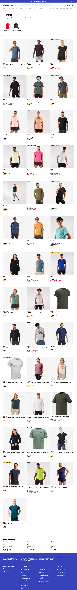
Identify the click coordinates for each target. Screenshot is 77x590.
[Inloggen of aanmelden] (70, 5)
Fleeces (28, 544)
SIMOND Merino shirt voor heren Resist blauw (12, 347)
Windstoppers (53, 549)
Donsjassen (5, 547)
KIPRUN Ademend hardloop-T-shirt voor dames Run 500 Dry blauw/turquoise (61, 242)
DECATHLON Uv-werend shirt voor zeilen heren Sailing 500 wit (38, 418)
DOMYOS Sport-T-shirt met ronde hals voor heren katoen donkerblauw (13, 487)
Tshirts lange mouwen (16, 30)
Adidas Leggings (54, 544)
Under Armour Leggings (31, 550)
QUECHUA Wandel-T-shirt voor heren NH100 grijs (37, 347)
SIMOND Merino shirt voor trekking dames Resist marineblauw (13, 453)
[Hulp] (67, 5)
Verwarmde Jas (6, 544)
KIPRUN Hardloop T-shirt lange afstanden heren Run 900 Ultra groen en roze (38, 488)
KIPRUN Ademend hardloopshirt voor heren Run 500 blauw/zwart (14, 241)
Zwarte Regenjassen (7, 549)
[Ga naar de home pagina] (8, 5)
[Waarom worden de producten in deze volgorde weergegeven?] (59, 36)
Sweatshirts (5, 543)
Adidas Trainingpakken (7, 550)
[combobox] (70, 36)
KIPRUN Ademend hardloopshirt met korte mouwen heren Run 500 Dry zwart (38, 65)
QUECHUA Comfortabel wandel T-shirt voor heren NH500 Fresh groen (61, 313)
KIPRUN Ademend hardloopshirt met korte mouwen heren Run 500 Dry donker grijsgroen (38, 101)
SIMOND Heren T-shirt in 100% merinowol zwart (60, 134)
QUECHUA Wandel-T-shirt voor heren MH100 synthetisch (59, 101)
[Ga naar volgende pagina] (43, 534)
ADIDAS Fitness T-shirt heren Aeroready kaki (59, 416)
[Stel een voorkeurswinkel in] (60, 5)
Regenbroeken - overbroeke (32, 543)
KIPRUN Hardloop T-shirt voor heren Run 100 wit (60, 170)
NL (64, 5)
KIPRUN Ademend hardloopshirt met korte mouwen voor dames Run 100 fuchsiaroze (38, 171)
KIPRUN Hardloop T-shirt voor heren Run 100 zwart (13, 100)
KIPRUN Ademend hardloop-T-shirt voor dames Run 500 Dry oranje (38, 136)
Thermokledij (29, 541)
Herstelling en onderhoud (68, 8)
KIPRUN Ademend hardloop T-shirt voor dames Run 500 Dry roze (14, 136)
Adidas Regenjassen (31, 549)
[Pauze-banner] (71, 1)
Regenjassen (29, 547)
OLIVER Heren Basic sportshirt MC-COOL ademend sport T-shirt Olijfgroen (37, 453)
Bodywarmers (53, 543)
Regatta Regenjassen (7, 546)
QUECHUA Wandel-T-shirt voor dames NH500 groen (14, 312)
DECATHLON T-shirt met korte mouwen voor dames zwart (61, 206)
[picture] (15, 50)
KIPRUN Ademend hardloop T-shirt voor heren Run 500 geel (14, 171)
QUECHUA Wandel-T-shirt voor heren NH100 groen (37, 278)
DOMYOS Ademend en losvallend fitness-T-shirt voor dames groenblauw (14, 524)
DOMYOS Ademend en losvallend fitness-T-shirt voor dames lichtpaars (38, 383)
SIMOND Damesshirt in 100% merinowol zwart (13, 278)
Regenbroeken (54, 546)
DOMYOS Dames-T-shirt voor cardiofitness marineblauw (59, 488)
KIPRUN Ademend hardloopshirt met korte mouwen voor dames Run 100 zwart (61, 65)
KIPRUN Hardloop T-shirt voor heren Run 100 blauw (61, 278)
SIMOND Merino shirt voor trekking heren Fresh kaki (38, 205)
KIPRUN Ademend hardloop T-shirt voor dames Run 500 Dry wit (38, 313)
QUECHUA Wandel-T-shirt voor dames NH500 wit (60, 382)
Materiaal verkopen (58, 8)
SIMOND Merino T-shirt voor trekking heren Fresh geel (38, 241)
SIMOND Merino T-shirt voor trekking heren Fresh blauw (14, 64)
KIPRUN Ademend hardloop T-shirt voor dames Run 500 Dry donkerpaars (14, 207)
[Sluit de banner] (73, 1)
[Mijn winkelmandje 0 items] (72, 5)
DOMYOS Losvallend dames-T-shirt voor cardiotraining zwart (62, 453)
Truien (52, 547)
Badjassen (29, 546)
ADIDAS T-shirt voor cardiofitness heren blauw (60, 346)
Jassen (4, 541)
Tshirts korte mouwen (8, 30)
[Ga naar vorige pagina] (34, 534)
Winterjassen (53, 541)
